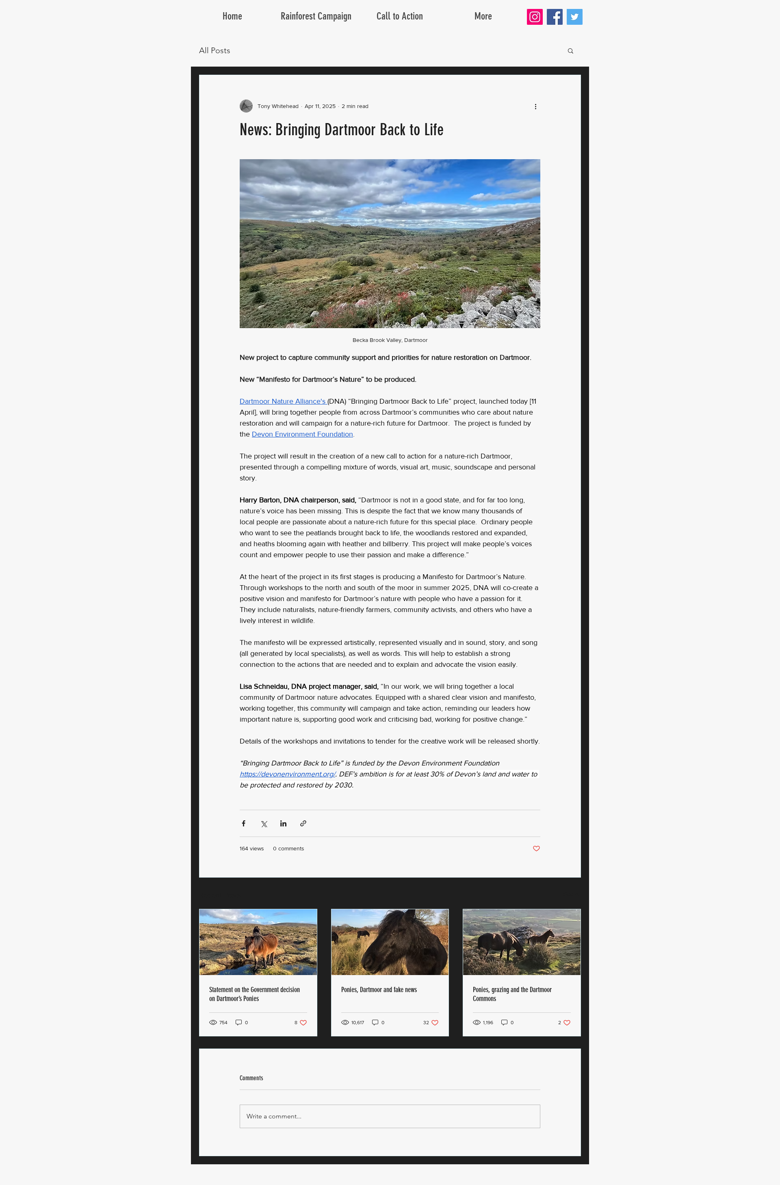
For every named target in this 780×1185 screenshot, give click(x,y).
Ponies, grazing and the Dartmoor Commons (512, 994)
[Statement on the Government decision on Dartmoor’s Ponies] (258, 942)
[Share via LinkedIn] (283, 823)
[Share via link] (303, 823)
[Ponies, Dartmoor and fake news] (390, 942)
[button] (570, 50)
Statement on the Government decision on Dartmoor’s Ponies (254, 994)
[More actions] (535, 106)
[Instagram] (535, 17)
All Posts (214, 50)
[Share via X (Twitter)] (263, 823)
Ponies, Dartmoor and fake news (379, 989)
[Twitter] (575, 17)
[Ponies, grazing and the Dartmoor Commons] (522, 942)
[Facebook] (555, 17)
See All (572, 894)
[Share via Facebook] (243, 823)
